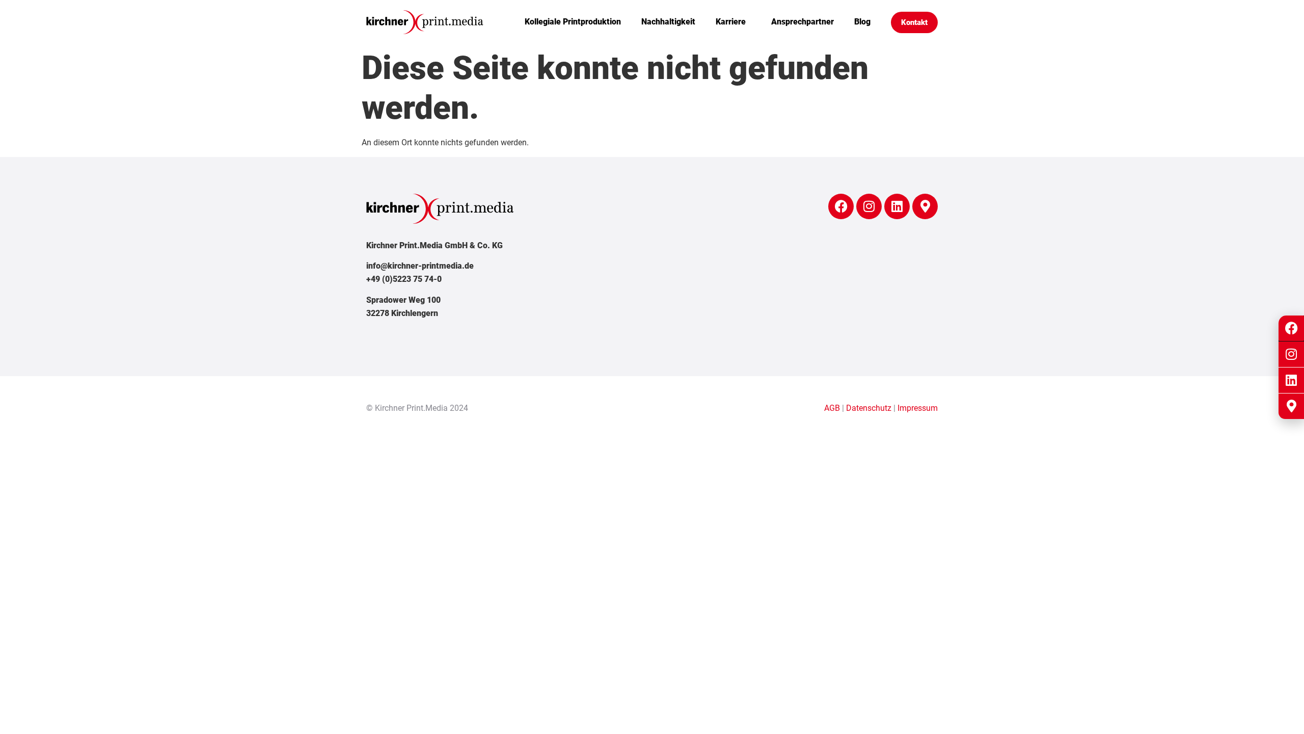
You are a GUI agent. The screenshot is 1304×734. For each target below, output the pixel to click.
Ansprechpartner (802, 22)
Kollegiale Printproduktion (573, 22)
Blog (862, 22)
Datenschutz (868, 408)
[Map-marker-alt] (925, 206)
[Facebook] (841, 206)
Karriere (731, 22)
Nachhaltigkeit (668, 22)
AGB (832, 408)
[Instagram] (869, 206)
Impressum (918, 408)
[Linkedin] (897, 206)
